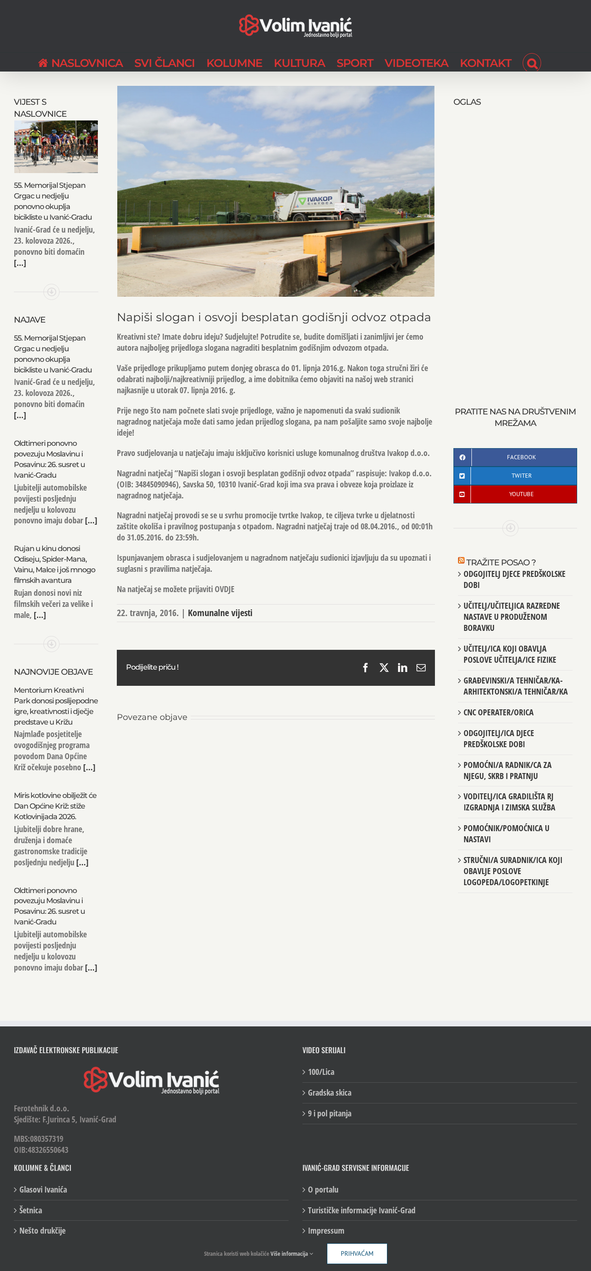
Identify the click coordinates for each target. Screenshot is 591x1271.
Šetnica (30, 1210)
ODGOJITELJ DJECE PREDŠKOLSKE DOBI (515, 579)
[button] (532, 62)
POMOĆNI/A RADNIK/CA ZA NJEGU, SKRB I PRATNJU (508, 770)
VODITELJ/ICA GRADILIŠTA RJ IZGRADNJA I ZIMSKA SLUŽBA (509, 802)
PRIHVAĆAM (357, 1253)
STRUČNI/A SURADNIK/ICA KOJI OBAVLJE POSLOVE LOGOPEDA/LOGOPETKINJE (513, 870)
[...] (20, 262)
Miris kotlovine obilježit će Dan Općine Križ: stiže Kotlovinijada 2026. (55, 806)
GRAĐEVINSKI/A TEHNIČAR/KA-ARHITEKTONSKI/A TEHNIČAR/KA (516, 686)
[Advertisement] (515, 246)
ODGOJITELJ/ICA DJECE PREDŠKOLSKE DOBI (499, 738)
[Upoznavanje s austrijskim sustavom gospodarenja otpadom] (169, 747)
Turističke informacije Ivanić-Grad (362, 1210)
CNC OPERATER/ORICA (499, 712)
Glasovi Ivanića (43, 1189)
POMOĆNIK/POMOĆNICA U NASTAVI (506, 833)
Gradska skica (329, 1092)
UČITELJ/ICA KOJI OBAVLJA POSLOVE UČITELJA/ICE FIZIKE (510, 654)
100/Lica (321, 1072)
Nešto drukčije (42, 1230)
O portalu (323, 1189)
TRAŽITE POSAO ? (501, 563)
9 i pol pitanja (329, 1113)
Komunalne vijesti (220, 612)
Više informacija (290, 1253)
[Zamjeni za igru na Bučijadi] (382, 747)
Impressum (326, 1230)
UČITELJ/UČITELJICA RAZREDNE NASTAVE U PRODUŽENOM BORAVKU (512, 616)
